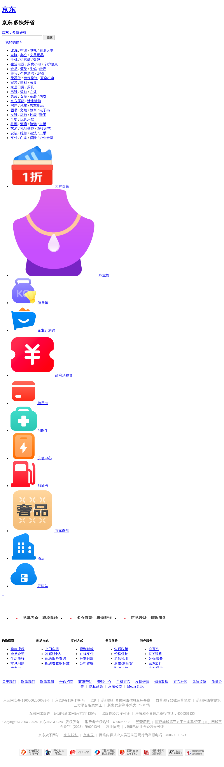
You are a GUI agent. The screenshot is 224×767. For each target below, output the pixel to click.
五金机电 (47, 78)
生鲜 (33, 69)
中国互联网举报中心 (105, 752)
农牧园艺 (44, 128)
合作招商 (66, 682)
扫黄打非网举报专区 (154, 752)
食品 (14, 69)
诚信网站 (80, 752)
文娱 (23, 110)
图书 (14, 110)
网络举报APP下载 (129, 752)
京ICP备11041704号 (70, 700)
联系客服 (47, 682)
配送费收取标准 (57, 663)
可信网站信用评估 (30, 752)
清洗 (33, 133)
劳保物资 (31, 78)
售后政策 (121, 649)
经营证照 (143, 722)
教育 (33, 110)
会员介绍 (17, 654)
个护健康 (51, 64)
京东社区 (180, 682)
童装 (33, 96)
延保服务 (156, 658)
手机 (14, 59)
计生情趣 (34, 101)
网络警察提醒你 (55, 752)
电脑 (14, 55)
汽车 (23, 105)
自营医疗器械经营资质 (174, 700)
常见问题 (17, 663)
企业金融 (46, 138)
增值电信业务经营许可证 (144, 726)
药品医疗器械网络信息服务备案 (126, 700)
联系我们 (28, 682)
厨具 (30, 87)
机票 (14, 124)
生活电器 (17, 64)
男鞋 (14, 92)
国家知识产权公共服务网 (195, 752)
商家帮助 (85, 682)
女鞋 (14, 115)
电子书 (44, 110)
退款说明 (121, 658)
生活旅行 (17, 658)
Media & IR (135, 686)
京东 (9, 9)
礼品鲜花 (27, 128)
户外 (33, 92)
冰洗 (14, 50)
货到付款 (87, 649)
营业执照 (113, 726)
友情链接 (142, 682)
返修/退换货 (123, 663)
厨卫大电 (46, 50)
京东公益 (115, 686)
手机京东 (123, 682)
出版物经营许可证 (116, 713)
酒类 (23, 69)
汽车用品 (37, 105)
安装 (14, 133)
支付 (14, 138)
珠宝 (42, 115)
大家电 (15, 668)
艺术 (14, 128)
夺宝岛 (154, 649)
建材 (23, 82)
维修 (23, 133)
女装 (23, 96)
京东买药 (17, 101)
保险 (33, 138)
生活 (42, 124)
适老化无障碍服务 (175, 752)
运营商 (25, 59)
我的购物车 (14, 42)
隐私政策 (96, 686)
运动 (23, 92)
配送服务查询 (55, 658)
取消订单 (121, 668)
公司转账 (87, 663)
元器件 (15, 78)
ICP (94, 700)
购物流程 (17, 649)
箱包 (23, 115)
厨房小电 (34, 64)
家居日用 (17, 87)
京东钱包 (71, 735)
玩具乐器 (27, 119)
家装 (14, 82)
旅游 (33, 124)
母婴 (14, 119)
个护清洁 (27, 73)
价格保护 (121, 654)
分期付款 (87, 658)
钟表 (33, 115)
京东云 (88, 735)
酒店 (23, 124)
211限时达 (53, 654)
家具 (33, 82)
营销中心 (104, 682)
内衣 (42, 96)
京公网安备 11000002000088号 (27, 700)
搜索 (49, 37)
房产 (14, 105)
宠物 (40, 73)
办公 (23, 55)
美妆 (14, 73)
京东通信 (156, 668)
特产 (42, 69)
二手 (42, 133)
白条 (23, 138)
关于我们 (9, 682)
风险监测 (199, 682)
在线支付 (87, 654)
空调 (23, 50)
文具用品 (37, 55)
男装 (14, 96)
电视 (33, 50)
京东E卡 (155, 663)
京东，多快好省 (14, 32)
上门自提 (52, 649)
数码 (36, 59)
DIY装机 (155, 654)
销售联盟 (161, 682)
